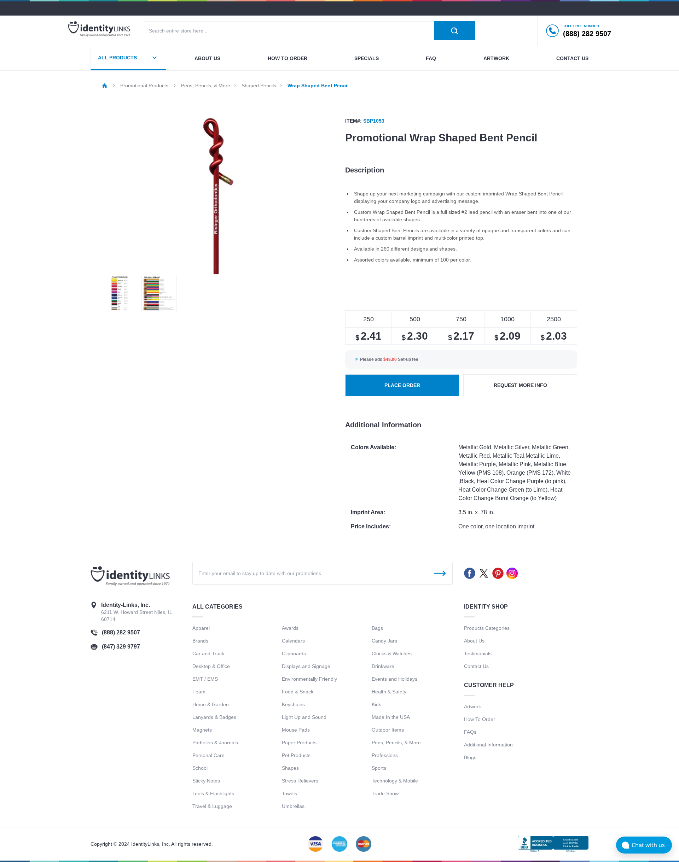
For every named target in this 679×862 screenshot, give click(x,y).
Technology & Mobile (395, 781)
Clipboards (294, 653)
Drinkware (383, 666)
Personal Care (208, 755)
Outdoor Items (388, 730)
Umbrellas (293, 806)
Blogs (470, 757)
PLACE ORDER (402, 385)
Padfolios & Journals (215, 742)
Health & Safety (389, 691)
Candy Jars (384, 641)
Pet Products (296, 755)
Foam (198, 691)
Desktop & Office (211, 666)
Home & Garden (210, 704)
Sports (379, 768)
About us (207, 58)
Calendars (293, 641)
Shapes (290, 768)
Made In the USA (391, 717)
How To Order (479, 719)
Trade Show (385, 793)
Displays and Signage (306, 666)
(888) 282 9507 (121, 632)
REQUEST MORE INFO (520, 385)
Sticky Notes (206, 781)
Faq (431, 58)
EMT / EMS (205, 679)
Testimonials (478, 653)
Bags (377, 628)
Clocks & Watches (392, 653)
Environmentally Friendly (309, 679)
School (200, 768)
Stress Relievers (300, 781)
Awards (290, 628)
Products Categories (487, 628)
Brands (200, 641)
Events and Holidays (394, 679)
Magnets (202, 730)
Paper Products (299, 742)
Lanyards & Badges (214, 717)
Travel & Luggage (212, 806)
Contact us (572, 58)
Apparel (201, 628)
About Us (474, 641)
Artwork (496, 58)
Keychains (293, 704)
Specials (366, 58)
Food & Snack (297, 691)
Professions (385, 755)
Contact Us (476, 666)
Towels (289, 793)
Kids (376, 704)
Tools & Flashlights (213, 793)
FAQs (470, 732)
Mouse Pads (296, 730)
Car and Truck (208, 653)
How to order (287, 58)
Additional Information (488, 744)
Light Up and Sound (304, 717)
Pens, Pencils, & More (396, 742)
